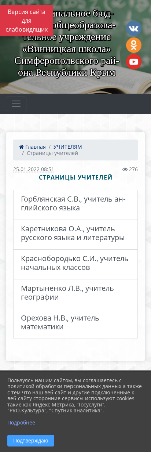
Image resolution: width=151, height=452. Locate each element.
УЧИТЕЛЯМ (68, 146)
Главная (35, 146)
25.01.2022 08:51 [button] (33, 169)
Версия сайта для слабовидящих (26, 20)
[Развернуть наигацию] (16, 104)
